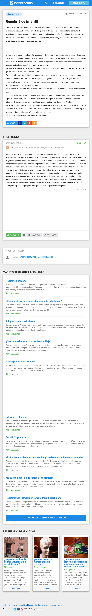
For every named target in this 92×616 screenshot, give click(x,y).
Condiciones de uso (42, 605)
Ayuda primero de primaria (20, 361)
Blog (25, 605)
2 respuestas (14, 334)
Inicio (4, 605)
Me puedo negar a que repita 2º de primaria (29, 477)
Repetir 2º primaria (16, 437)
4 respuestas (14, 314)
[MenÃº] (6, 3)
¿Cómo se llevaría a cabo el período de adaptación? (34, 301)
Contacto (31, 605)
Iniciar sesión (59, 3)
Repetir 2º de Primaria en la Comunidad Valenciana (33, 497)
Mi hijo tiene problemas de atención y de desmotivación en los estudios (45, 457)
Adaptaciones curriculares (20, 321)
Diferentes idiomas (16, 417)
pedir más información (43, 257)
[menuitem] (19, 123)
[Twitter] (14, 609)
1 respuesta (13, 293)
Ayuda (21, 605)
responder (26, 257)
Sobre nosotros (13, 605)
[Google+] (21, 609)
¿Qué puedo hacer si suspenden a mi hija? (29, 341)
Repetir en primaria (16, 280)
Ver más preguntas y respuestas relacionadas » (46, 518)
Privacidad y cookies (56, 605)
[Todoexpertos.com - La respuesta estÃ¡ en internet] (21, 3)
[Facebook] (18, 609)
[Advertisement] (34, 46)
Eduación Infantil (13, 14)
